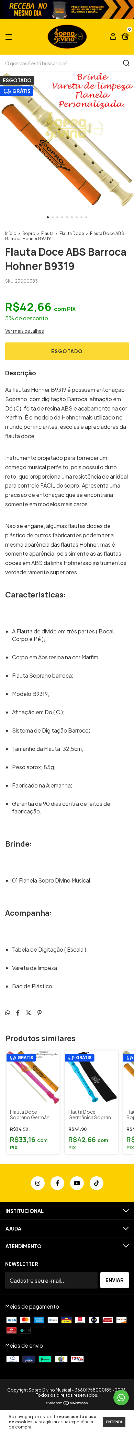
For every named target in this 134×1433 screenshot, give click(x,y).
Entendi (114, 1422)
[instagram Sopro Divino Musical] (38, 1183)
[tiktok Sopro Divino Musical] (96, 1183)
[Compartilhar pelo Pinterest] (39, 1012)
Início (10, 233)
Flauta (47, 233)
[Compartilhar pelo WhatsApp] (7, 1012)
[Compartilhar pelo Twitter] (28, 1012)
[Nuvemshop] (67, 1403)
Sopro (28, 233)
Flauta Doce (71, 233)
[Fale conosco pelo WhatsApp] (121, 1397)
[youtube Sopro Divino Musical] (77, 1183)
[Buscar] (126, 63)
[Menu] (9, 36)
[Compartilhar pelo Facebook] (18, 1012)
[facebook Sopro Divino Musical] (57, 1183)
